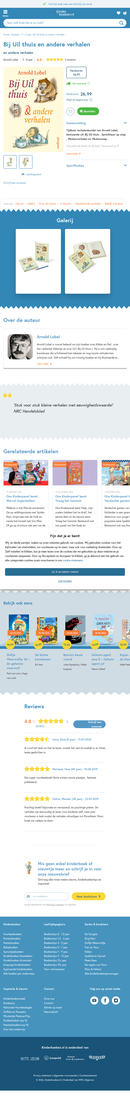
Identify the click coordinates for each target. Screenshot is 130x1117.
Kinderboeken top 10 (15, 1020)
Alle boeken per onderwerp (18, 973)
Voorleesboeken (12, 934)
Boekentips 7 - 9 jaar (56, 951)
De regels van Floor (96, 964)
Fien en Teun (92, 947)
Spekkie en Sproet (95, 956)
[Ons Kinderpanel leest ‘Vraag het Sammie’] (75, 510)
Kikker (88, 951)
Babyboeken (10, 947)
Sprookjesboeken (13, 951)
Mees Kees (91, 960)
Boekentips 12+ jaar (55, 960)
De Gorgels (91, 934)
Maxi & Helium (93, 969)
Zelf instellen (65, 581)
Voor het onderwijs (14, 1029)
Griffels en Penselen (14, 1012)
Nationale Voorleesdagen (17, 1007)
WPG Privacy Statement (55, 905)
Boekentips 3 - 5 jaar (56, 943)
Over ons (49, 998)
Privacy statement (42, 1075)
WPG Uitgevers (86, 1079)
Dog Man (90, 938)
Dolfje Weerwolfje (95, 943)
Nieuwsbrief (51, 1012)
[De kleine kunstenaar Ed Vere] (47, 640)
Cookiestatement (88, 1075)
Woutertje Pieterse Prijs (16, 1016)
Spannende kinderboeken (17, 969)
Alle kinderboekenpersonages (101, 973)
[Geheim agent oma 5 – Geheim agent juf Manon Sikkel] (104, 642)
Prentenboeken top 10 (15, 1025)
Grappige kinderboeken (16, 964)
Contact (48, 1003)
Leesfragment (33, 174)
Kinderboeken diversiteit (17, 960)
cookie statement (73, 560)
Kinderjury (9, 1003)
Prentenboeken (11, 938)
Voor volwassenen (54, 969)
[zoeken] (122, 23)
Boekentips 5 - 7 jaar (56, 947)
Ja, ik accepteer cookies (65, 571)
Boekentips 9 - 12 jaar (56, 956)
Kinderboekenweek (14, 998)
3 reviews (70, 59)
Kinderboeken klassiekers (17, 956)
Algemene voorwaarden (65, 1075)
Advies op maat (53, 1007)
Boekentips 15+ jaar (55, 964)
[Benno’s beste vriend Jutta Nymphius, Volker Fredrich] (75, 642)
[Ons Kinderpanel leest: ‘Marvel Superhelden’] (26, 510)
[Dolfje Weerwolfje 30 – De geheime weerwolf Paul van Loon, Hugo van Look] (19, 647)
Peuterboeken (11, 943)
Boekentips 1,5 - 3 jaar (56, 938)
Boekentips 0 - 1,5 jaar (56, 934)
